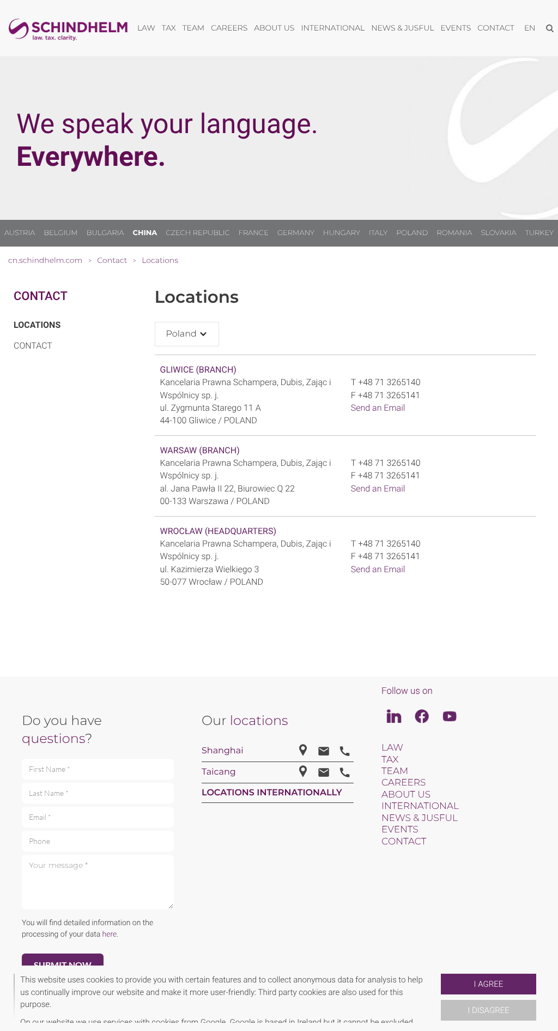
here (109, 934)
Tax (389, 759)
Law (392, 747)
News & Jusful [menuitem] (402, 28)
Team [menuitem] (194, 28)
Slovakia (499, 233)
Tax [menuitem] (169, 28)
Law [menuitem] (146, 28)
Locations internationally (272, 793)
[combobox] (187, 334)
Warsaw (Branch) (200, 450)
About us (405, 794)
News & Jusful (419, 818)
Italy (378, 233)
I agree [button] (489, 984)
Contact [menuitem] (495, 28)
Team (394, 771)
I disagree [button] (488, 1010)
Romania (454, 233)
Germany (295, 233)
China (145, 233)
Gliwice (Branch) (198, 369)
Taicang (219, 772)
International (420, 806)
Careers (403, 782)
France (254, 233)
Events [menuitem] (456, 28)
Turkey (539, 233)
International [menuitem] (333, 28)
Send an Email (378, 408)
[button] (436, 998)
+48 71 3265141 (389, 395)
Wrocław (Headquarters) (218, 531)
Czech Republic (197, 233)
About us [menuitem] (274, 28)
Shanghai (222, 751)
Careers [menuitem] (229, 28)
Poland (412, 233)
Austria (19, 233)
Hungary (341, 233)
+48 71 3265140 (389, 382)
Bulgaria (105, 233)
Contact (41, 296)
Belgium (60, 233)
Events (399, 829)
